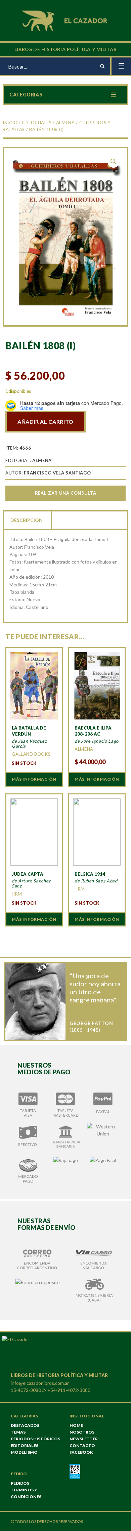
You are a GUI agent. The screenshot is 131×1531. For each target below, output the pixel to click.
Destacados (25, 1425)
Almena (65, 122)
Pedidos (20, 1483)
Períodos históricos (35, 1438)
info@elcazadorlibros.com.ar (40, 1383)
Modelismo (24, 1452)
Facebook (81, 1452)
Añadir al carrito (45, 421)
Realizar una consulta (65, 493)
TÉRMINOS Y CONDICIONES (26, 1493)
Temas (18, 1432)
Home (76, 1425)
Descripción (26, 520)
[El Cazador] (65, 20)
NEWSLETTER (84, 1438)
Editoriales (37, 122)
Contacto (82, 1445)
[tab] (27, 519)
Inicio (10, 122)
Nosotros (82, 1432)
